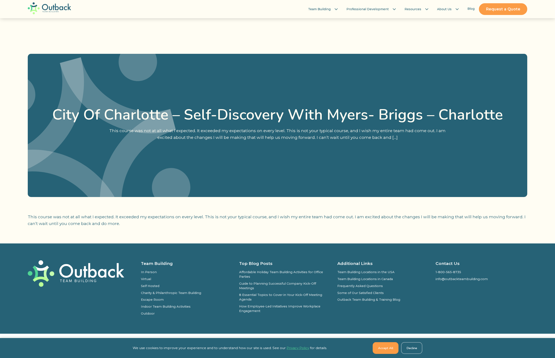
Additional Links (355, 263)
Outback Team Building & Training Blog (368, 300)
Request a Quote (503, 9)
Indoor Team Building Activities (166, 307)
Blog (471, 9)
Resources (413, 9)
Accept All (385, 348)
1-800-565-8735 (448, 272)
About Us (444, 9)
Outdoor (148, 313)
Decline (411, 348)
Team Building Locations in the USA (366, 272)
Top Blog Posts (256, 263)
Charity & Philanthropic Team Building (171, 293)
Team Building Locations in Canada (365, 279)
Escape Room (152, 300)
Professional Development (367, 9)
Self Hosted (150, 286)
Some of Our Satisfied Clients (360, 293)
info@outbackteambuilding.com (462, 279)
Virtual (146, 279)
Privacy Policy (298, 348)
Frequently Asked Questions (360, 286)
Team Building (319, 9)
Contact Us (448, 263)
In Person (149, 272)
